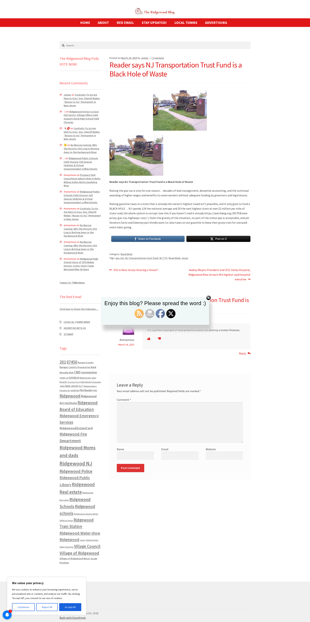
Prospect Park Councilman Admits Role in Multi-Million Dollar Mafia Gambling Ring (82, 180)
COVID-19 (64, 378)
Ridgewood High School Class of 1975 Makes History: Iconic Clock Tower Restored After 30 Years (81, 264)
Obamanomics (90, 386)
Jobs (62, 386)
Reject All (47, 607)
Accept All (70, 607)
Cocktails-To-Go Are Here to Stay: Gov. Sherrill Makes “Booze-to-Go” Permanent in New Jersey (82, 100)
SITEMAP (68, 334)
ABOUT (103, 22)
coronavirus (89, 372)
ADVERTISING (216, 22)
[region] (46, 596)
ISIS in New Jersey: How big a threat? (135, 270)
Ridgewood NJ (76, 463)
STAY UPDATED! (154, 22)
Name (120, 449)
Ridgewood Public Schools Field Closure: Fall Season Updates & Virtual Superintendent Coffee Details (81, 163)
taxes (82, 540)
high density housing (90, 382)
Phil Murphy (86, 390)
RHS (95, 390)
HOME (85, 22)
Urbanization (92, 540)
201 (63, 361)
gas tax (120, 258)
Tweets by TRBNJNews (72, 282)
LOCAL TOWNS (185, 22)
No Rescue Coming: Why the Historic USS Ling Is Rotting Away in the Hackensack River (81, 148)
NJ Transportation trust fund (141, 258)
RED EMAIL (125, 22)
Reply (242, 353)
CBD (77, 372)
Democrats (85, 377)
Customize (23, 607)
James (144, 58)
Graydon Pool (74, 382)
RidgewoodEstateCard (76, 428)
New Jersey (71, 386)
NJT (81, 386)
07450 (72, 361)
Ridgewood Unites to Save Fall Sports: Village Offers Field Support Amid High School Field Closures (81, 117)
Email (164, 449)
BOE (71, 372)
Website (211, 449)
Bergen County (85, 362)
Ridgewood (70, 395)
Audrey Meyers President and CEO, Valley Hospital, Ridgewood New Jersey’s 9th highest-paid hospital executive (219, 274)
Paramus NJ (65, 390)
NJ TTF (163, 258)
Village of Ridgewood (79, 553)
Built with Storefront (73, 617)
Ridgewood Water (75, 533)
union (185, 258)
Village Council (87, 546)
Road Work (126, 254)
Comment (124, 399)
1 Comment (157, 58)
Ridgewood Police (76, 471)
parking (75, 390)
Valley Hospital (67, 547)
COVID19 (74, 377)
